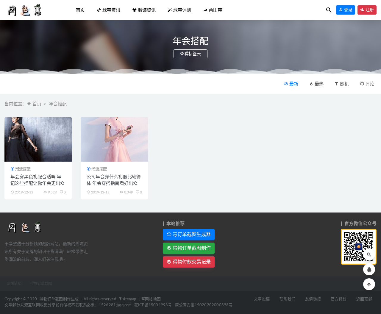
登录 (347, 10)
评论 (369, 84)
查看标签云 (190, 53)
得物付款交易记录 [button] (191, 261)
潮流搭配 (23, 169)
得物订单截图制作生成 (59, 299)
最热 (318, 84)
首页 (80, 10)
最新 (293, 84)
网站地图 (153, 299)
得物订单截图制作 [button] (191, 248)
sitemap (129, 299)
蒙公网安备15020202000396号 (204, 305)
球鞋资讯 (110, 10)
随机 (344, 84)
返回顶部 (364, 299)
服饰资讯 (146, 10)
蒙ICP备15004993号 (153, 305)
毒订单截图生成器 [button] (191, 234)
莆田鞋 (214, 10)
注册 (369, 10)
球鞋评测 (181, 10)
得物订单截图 (41, 284)
